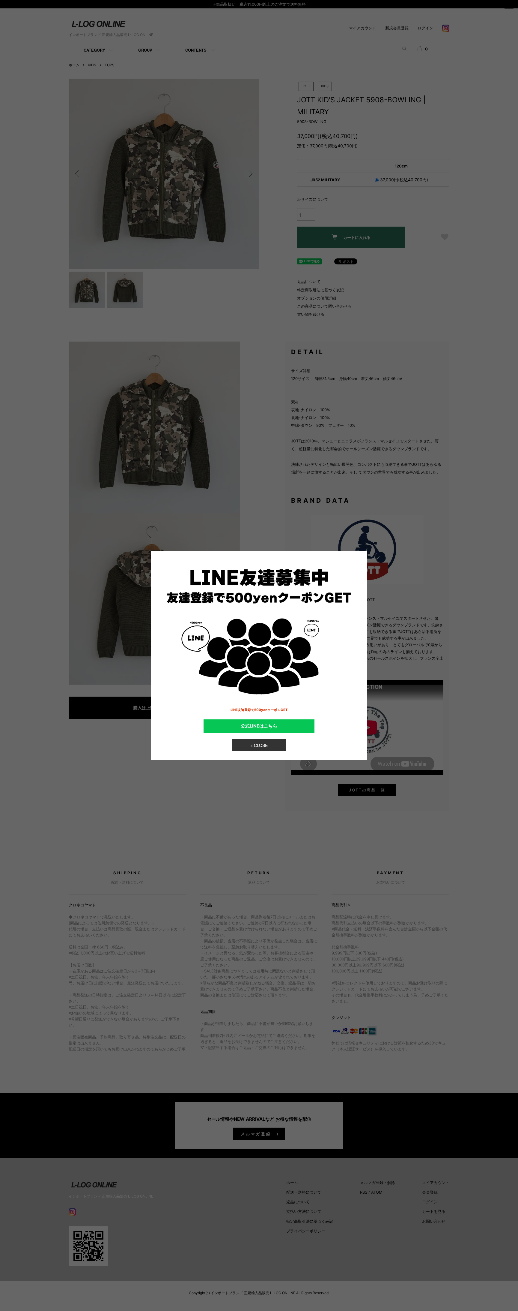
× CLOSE (259, 745)
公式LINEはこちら (259, 726)
